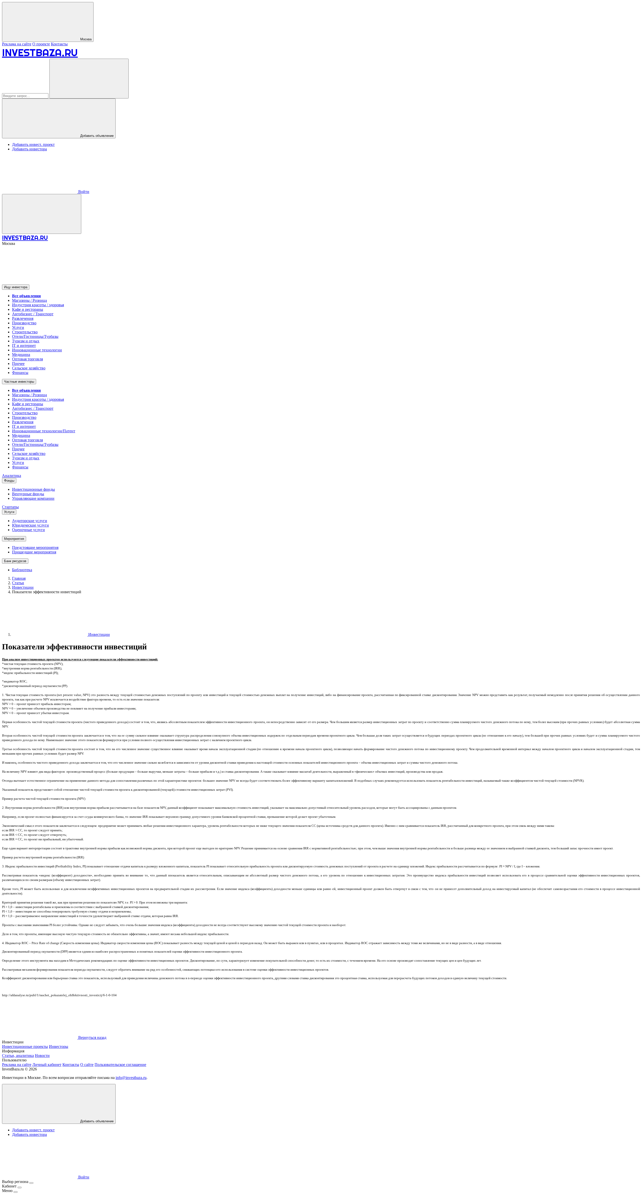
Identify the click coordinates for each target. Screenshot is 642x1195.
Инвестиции (98, 634)
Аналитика (11, 475)
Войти (83, 191)
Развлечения (22, 318)
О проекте (41, 44)
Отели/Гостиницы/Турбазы (35, 336)
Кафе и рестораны (27, 309)
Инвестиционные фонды (33, 489)
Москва (85, 39)
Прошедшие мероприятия (34, 552)
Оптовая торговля (27, 359)
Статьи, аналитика (18, 1055)
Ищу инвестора (15, 287)
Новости (42, 1055)
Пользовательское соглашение (120, 1064)
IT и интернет (24, 345)
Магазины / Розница (29, 300)
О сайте (87, 1064)
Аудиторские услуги (29, 521)
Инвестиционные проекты (25, 1046)
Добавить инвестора (29, 149)
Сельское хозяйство (28, 368)
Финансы (20, 372)
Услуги (18, 327)
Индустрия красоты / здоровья (38, 305)
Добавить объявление (96, 136)
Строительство (25, 332)
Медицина (21, 354)
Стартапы (10, 507)
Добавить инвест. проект (33, 144)
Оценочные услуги (28, 530)
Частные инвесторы (19, 381)
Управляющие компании (33, 498)
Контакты (59, 44)
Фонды (9, 480)
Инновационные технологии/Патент (43, 431)
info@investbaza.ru (131, 1077)
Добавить (96, 1121)
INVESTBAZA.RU (40, 52)
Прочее (18, 363)
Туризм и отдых (25, 341)
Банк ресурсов (15, 561)
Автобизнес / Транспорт (32, 314)
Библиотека (22, 570)
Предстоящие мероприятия (35, 547)
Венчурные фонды (28, 494)
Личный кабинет (46, 1064)
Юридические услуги (30, 525)
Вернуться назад (91, 1037)
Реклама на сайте (16, 44)
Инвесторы (58, 1046)
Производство (24, 323)
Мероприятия (14, 539)
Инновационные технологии (37, 350)
